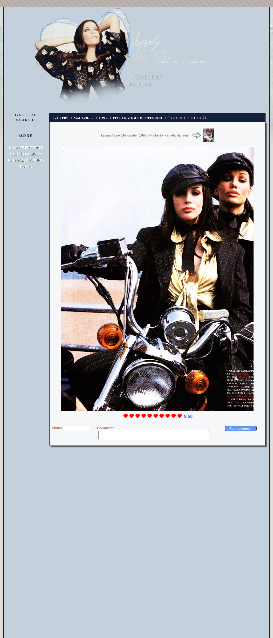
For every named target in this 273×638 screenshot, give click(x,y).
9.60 (188, 416)
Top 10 (25, 166)
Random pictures (26, 160)
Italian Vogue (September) (137, 118)
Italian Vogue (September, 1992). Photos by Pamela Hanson (144, 135)
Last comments (26, 154)
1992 (103, 118)
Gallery (60, 118)
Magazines (84, 118)
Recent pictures (26, 147)
